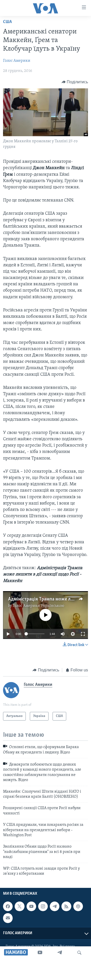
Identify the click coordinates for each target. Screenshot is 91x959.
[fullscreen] (83, 634)
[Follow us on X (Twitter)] (19, 906)
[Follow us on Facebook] (8, 906)
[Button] (75, 82)
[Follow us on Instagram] (43, 906)
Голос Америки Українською (38, 606)
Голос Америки (16, 61)
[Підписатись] (8, 918)
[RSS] (66, 906)
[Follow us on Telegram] (54, 906)
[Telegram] (59, 952)
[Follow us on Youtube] (31, 906)
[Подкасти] (78, 906)
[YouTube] (40, 952)
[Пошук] (79, 952)
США (7, 22)
